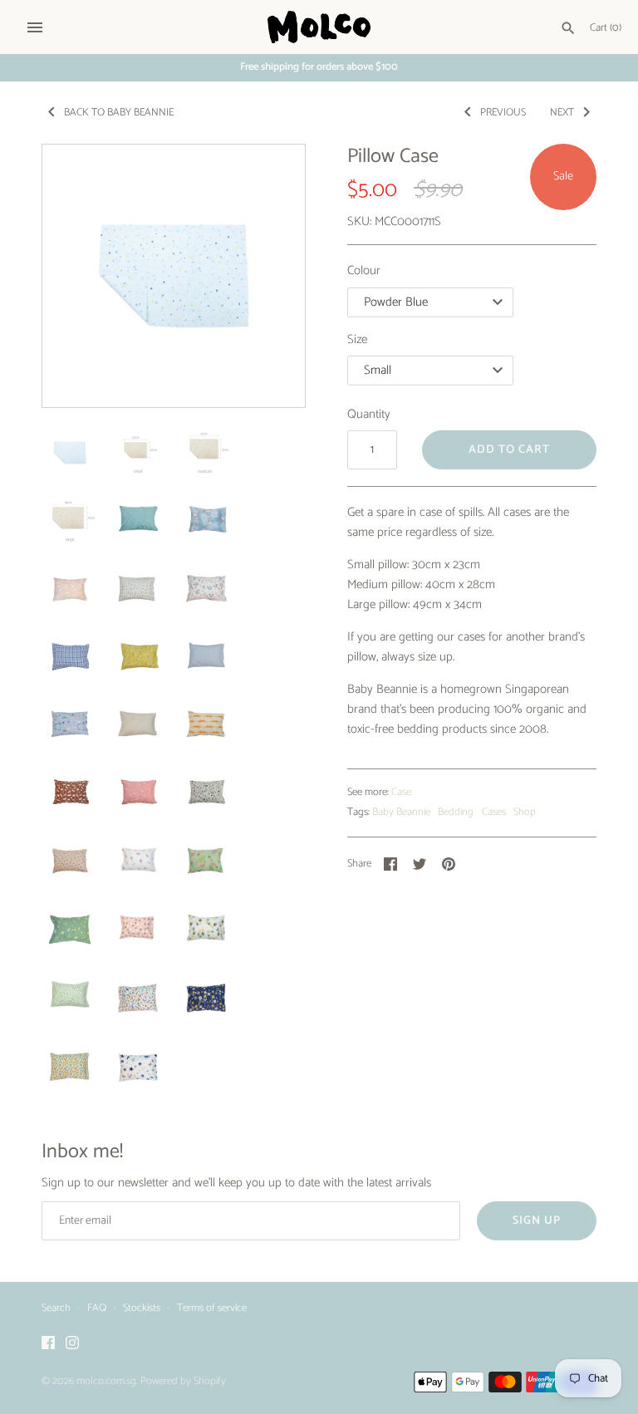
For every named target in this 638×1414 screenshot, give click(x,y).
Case (401, 792)
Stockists (141, 1308)
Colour (363, 271)
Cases (494, 812)
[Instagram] (72, 1344)
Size (357, 340)
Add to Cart (509, 449)
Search (56, 1308)
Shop (524, 812)
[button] (270, 276)
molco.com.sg (106, 1381)
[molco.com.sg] (319, 27)
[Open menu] (35, 27)
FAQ (96, 1308)
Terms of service (212, 1308)
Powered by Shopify (183, 1381)
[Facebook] (48, 1344)
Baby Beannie (401, 812)
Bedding (456, 812)
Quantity (368, 415)
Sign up (537, 1220)
